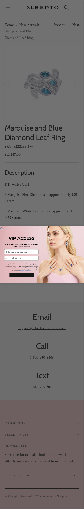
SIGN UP (21, 275)
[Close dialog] (1, 227)
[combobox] (7, 258)
